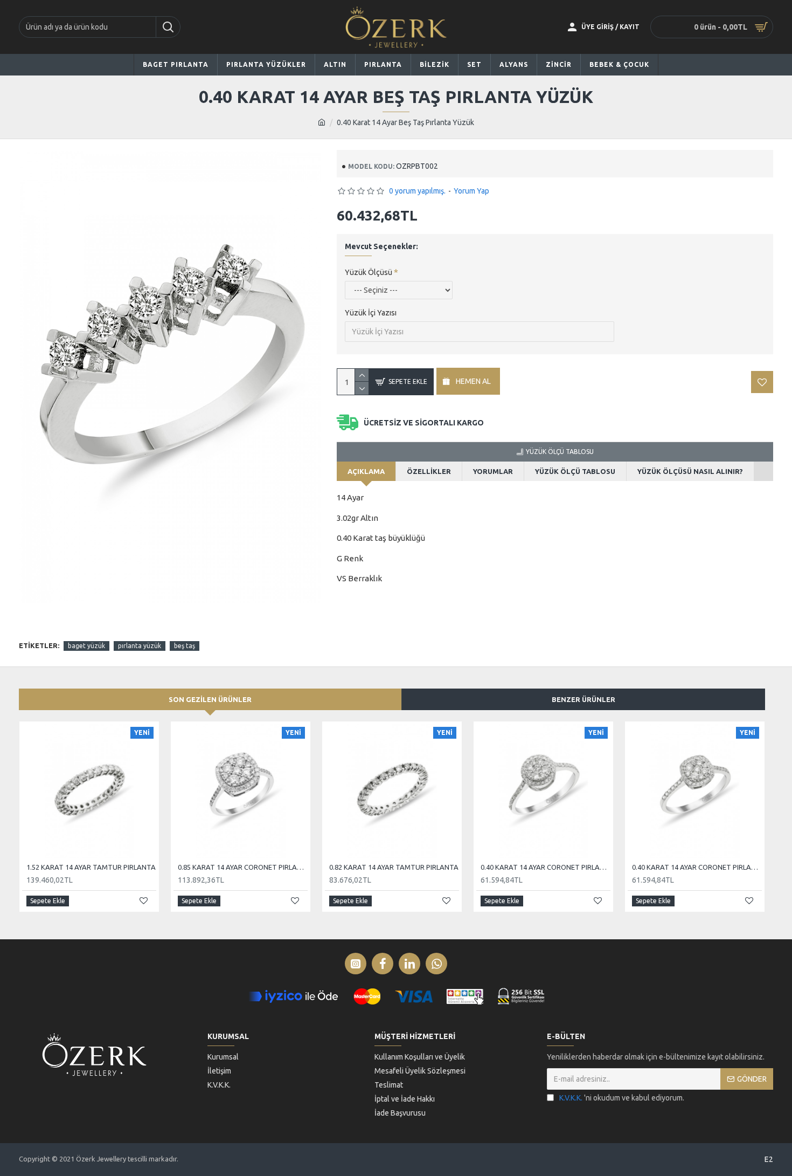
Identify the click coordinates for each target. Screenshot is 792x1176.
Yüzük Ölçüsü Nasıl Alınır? (690, 471)
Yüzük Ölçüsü (368, 272)
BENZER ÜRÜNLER (583, 699)
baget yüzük (86, 645)
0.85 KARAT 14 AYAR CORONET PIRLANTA (243, 867)
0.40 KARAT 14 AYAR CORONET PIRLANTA (545, 867)
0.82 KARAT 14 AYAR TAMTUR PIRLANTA (393, 867)
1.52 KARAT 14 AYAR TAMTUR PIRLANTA (91, 867)
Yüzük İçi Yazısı (371, 312)
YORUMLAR (493, 471)
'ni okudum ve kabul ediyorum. (621, 1098)
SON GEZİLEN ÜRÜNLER (210, 699)
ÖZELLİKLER (429, 471)
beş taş (184, 645)
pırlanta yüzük (139, 645)
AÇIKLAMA (366, 471)
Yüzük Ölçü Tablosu (560, 451)
